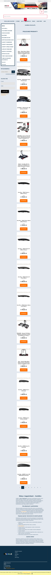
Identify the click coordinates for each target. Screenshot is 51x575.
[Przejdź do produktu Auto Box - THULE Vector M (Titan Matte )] (24, 268)
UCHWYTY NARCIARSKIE (7, 44)
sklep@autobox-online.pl (10, 568)
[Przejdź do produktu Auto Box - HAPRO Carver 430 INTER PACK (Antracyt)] (24, 465)
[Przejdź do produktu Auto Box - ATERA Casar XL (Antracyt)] (24, 437)
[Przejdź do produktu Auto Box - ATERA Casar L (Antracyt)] (24, 381)
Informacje (16, 554)
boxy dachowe (23, 511)
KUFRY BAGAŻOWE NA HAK (8, 39)
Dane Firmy (17, 557)
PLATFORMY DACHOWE (7, 30)
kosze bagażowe (21, 525)
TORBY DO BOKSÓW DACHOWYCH (6, 59)
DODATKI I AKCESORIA (7, 51)
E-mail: (2, 81)
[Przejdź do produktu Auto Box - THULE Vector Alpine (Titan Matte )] (24, 296)
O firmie (16, 552)
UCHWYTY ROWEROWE (7, 42)
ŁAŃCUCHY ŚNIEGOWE (7, 49)
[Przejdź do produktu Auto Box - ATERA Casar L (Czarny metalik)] (24, 409)
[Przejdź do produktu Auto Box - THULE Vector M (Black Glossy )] (24, 240)
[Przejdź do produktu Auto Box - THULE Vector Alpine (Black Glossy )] (24, 211)
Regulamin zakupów (18, 551)
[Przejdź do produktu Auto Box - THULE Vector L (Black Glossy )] (24, 183)
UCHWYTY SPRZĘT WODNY (7, 46)
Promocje (4, 64)
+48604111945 (7, 567)
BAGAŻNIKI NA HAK (6, 37)
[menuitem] (9, 21)
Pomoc (16, 555)
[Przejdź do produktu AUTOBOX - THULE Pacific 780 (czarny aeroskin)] (24, 99)
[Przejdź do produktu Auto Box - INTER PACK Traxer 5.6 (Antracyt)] (24, 70)
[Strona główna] (25, 5)
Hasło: (2, 85)
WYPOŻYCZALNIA (5, 53)
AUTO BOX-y (4, 28)
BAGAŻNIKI (4, 35)
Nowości (4, 62)
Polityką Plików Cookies (27, 572)
